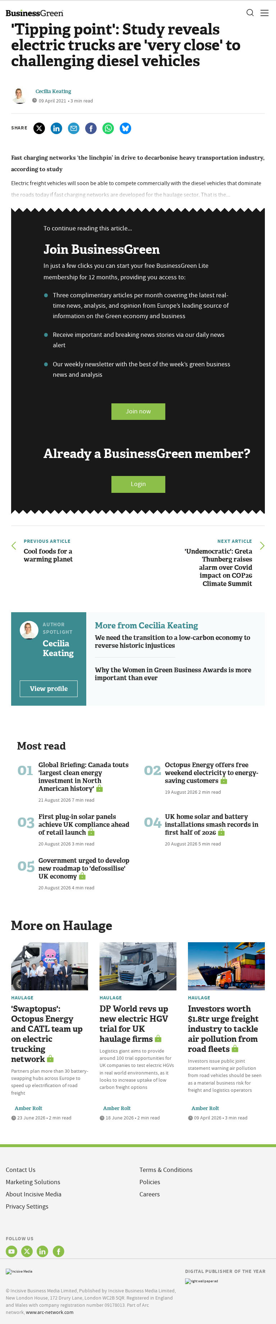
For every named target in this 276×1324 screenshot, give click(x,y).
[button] (249, 13)
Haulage (22, 997)
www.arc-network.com (50, 1312)
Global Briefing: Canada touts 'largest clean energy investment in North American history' (83, 777)
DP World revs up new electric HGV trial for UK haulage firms (134, 1024)
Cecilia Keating (53, 91)
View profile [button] (49, 688)
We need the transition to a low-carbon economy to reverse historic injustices (172, 641)
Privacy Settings (27, 1206)
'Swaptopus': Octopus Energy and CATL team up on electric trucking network (47, 1034)
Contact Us (21, 1170)
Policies (149, 1182)
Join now (138, 411)
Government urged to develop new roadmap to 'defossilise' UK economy (83, 868)
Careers (149, 1194)
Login (138, 484)
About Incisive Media (33, 1194)
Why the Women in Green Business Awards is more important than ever (173, 674)
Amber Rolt (28, 1108)
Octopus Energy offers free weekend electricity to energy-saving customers (211, 773)
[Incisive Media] (19, 1270)
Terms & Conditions (166, 1170)
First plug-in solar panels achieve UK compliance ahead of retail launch (83, 824)
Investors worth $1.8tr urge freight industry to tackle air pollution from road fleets (223, 1029)
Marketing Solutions (33, 1182)
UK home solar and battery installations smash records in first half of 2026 (211, 824)
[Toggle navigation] (262, 13)
